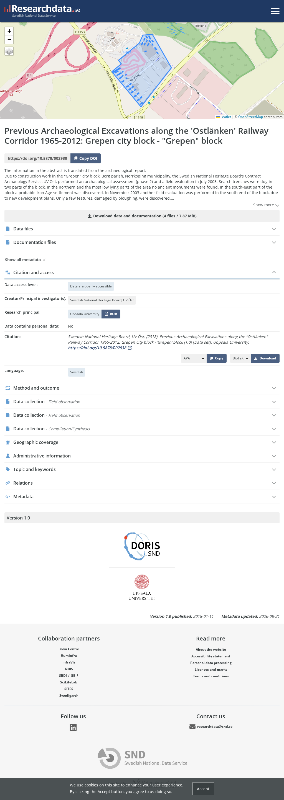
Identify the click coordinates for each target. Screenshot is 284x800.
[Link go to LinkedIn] (73, 727)
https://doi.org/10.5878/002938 (97, 347)
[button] (9, 31)
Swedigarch (68, 695)
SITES (68, 688)
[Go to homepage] (41, 11)
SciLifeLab (68, 682)
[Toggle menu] (275, 11)
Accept (203, 788)
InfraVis (68, 662)
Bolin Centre (69, 649)
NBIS (69, 669)
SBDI (63, 675)
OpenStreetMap (250, 116)
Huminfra (69, 655)
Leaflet (225, 116)
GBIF (74, 675)
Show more (264, 204)
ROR (112, 315)
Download (268, 358)
